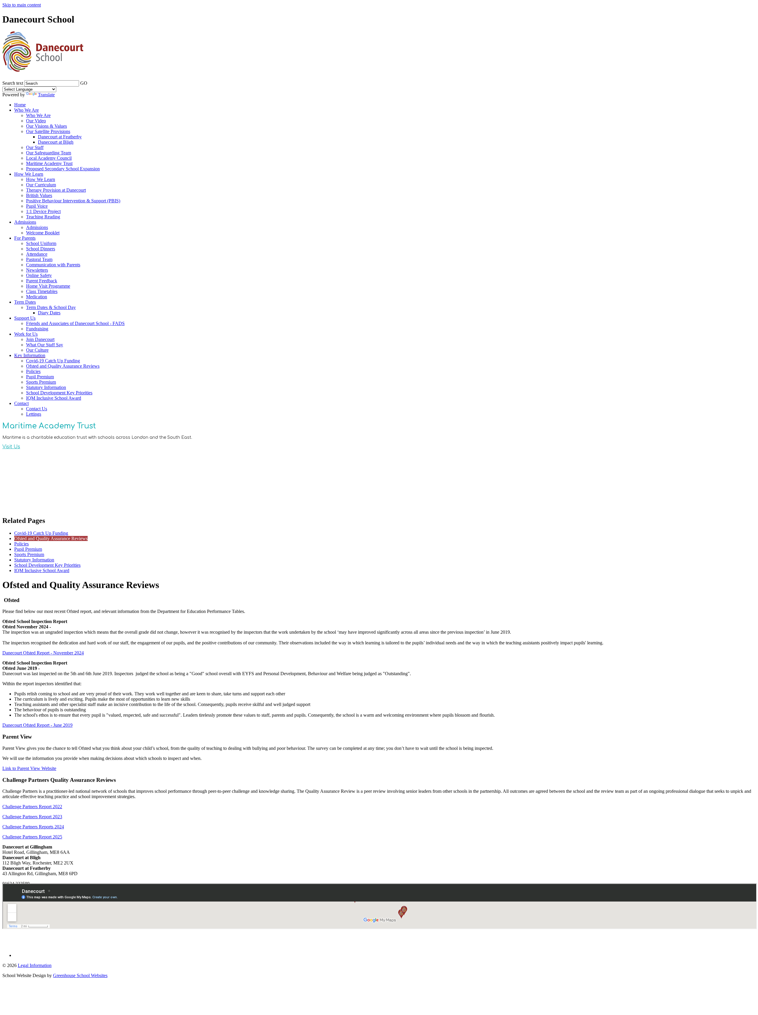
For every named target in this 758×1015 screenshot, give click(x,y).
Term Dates (25, 302)
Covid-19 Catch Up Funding (53, 360)
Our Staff (35, 147)
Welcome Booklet (43, 232)
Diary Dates (49, 312)
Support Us (25, 318)
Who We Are (26, 110)
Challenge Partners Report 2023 (32, 816)
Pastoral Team (39, 259)
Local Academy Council (49, 158)
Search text (12, 83)
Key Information (29, 355)
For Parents (25, 238)
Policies (33, 371)
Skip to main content (21, 4)
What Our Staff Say (44, 344)
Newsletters (37, 270)
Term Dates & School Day (51, 307)
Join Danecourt (40, 339)
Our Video (36, 120)
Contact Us (36, 408)
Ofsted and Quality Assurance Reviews (62, 366)
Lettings (33, 414)
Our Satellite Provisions (48, 131)
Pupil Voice (37, 206)
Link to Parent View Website (29, 768)
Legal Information (35, 965)
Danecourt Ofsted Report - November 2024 (43, 652)
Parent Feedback (41, 280)
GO (83, 83)
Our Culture (37, 350)
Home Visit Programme (48, 286)
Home (20, 104)
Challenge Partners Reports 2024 (33, 826)
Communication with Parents (53, 264)
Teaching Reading (43, 216)
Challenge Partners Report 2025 (32, 836)
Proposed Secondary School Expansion (63, 168)
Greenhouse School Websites (80, 975)
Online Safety (39, 275)
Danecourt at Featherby (60, 136)
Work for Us (26, 334)
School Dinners (40, 248)
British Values (39, 195)
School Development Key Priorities (59, 392)
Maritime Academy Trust (49, 163)
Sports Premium (41, 382)
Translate (46, 94)
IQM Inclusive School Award (53, 398)
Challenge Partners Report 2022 (32, 806)
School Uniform (41, 243)
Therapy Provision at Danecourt (56, 190)
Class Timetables (41, 291)
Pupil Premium (40, 376)
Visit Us (11, 446)
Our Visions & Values (46, 126)
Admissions (25, 222)
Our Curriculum (41, 184)
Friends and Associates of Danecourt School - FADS (75, 323)
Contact (21, 403)
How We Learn (28, 174)
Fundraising (37, 328)
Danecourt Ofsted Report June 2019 (37, 725)
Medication (36, 296)
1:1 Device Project (43, 211)
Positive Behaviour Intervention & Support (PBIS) (73, 200)
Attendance (36, 254)
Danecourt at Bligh (55, 142)
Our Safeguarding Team (48, 152)
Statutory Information (46, 387)
